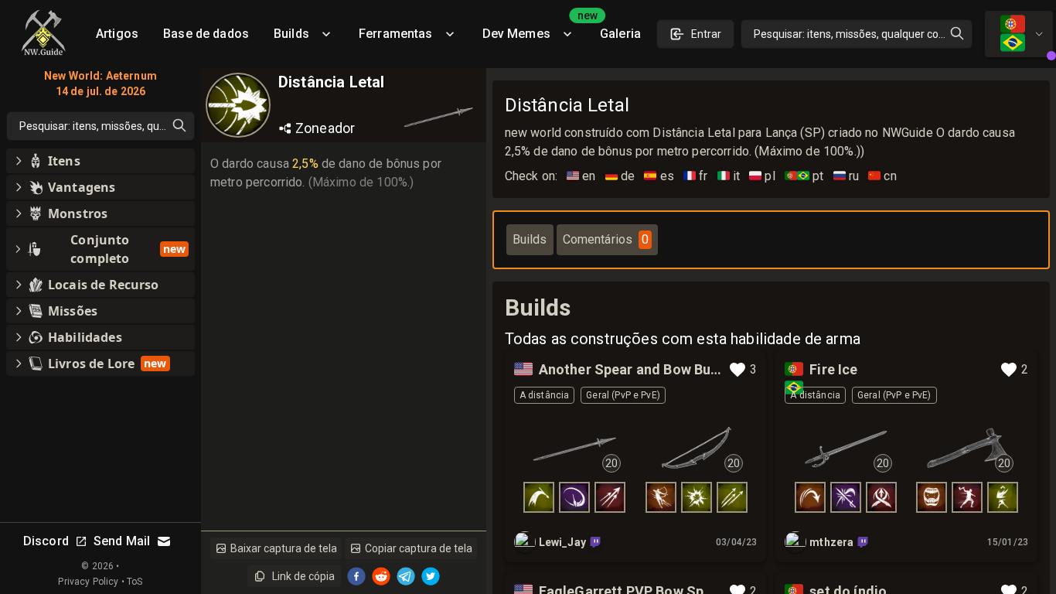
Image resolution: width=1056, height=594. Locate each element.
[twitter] (430, 576)
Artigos (117, 33)
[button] (100, 160)
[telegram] (406, 576)
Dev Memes (535, 28)
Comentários (606, 239)
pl (762, 176)
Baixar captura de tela (283, 548)
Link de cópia (303, 576)
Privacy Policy (88, 581)
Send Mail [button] (122, 541)
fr (695, 176)
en (581, 176)
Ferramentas (396, 33)
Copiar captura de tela (418, 548)
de (620, 176)
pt (804, 176)
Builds (291, 33)
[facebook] (356, 576)
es (659, 176)
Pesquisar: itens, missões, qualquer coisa (853, 34)
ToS (134, 581)
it (729, 176)
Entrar (706, 34)
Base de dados (206, 33)
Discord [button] (46, 541)
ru (846, 176)
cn (882, 176)
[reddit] (381, 576)
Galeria (620, 33)
